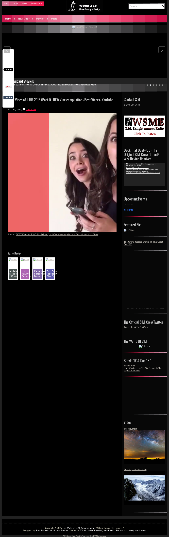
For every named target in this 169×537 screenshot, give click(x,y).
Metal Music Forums (113, 530)
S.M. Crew (31, 109)
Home (8, 18)
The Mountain (130, 429)
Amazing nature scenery (135, 469)
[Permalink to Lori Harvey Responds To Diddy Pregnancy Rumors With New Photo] (25, 259)
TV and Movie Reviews (91, 530)
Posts (54, 18)
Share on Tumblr (8, 97)
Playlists (40, 18)
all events (128, 210)
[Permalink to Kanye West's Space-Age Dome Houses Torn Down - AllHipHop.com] (37, 259)
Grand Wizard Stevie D (19, 81)
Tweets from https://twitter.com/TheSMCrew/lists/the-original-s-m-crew (143, 368)
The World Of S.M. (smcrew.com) (78, 528)
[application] (144, 174)
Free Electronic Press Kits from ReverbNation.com (145, 308)
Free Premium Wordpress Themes (52, 530)
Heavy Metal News (137, 530)
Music (16, 3)
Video (24, 3)
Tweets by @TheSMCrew (136, 327)
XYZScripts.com (99, 536)
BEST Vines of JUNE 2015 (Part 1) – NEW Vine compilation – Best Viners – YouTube (57, 234)
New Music (24, 18)
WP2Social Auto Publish (72, 536)
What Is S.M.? (36, 3)
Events (7, 3)
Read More (90, 84)
